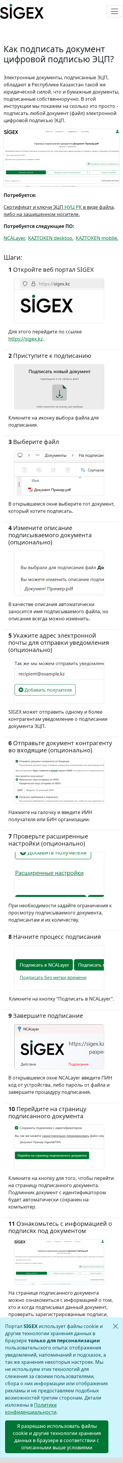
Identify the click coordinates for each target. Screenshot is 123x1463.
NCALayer (14, 238)
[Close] (115, 1326)
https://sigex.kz (25, 339)
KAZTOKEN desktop (50, 238)
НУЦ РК (73, 207)
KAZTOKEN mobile (96, 238)
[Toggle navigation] (114, 11)
